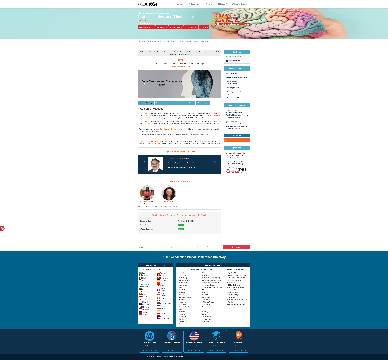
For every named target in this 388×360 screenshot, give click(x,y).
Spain (162, 285)
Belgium (162, 275)
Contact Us (223, 4)
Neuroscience (183, 292)
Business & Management (236, 278)
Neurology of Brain (233, 88)
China (144, 294)
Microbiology (183, 290)
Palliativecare (183, 302)
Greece (162, 293)
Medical (181, 287)
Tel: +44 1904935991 (149, 348)
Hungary (163, 296)
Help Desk (204, 41)
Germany (163, 280)
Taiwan (144, 314)
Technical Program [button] (153, 41)
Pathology (206, 299)
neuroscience (145, 143)
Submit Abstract (162, 27)
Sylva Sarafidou (145, 202)
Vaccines (182, 312)
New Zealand (146, 304)
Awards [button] (173, 41)
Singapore (145, 309)
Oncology (182, 319)
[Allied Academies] (148, 4)
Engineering (182, 316)
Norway (162, 306)
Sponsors (166, 41)
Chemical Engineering (235, 280)
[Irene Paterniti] (169, 193)
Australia (145, 292)
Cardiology (182, 275)
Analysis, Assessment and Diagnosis (235, 93)
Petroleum (231, 297)
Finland (162, 288)
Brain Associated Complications (237, 98)
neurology (157, 143)
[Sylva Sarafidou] (147, 193)
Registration (204, 27)
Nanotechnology (233, 295)
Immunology (183, 285)
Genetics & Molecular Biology (213, 280)
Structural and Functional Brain (237, 77)
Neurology (206, 321)
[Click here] (139, 42)
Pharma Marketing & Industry (237, 299)
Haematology (183, 282)
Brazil (144, 273)
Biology (205, 312)
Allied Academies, (164, 356)
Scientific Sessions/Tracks (185, 103)
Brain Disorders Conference (169, 129)
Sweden (162, 311)
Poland (162, 308)
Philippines (145, 307)
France (162, 291)
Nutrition (181, 295)
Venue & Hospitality (185, 41)
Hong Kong (146, 297)
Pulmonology (183, 304)
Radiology (206, 304)
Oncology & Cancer (185, 297)
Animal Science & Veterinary (237, 275)
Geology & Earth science (236, 290)
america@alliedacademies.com (194, 346)
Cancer (181, 324)
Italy (161, 301)
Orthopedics (183, 321)
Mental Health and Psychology (213, 287)
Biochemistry (207, 273)
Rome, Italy (143, 20)
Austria (162, 273)
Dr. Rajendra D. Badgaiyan (177, 158)
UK (161, 316)
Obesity (205, 295)
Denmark (163, 283)
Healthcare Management (211, 282)
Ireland (162, 298)
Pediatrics (182, 299)
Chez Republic (165, 318)
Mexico (144, 278)
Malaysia (145, 302)
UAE (144, 289)
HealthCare (207, 319)
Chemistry (231, 282)
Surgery (205, 307)
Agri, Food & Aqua (234, 273)
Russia (162, 313)
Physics (230, 302)
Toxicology (231, 307)
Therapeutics (153, 118)
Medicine (182, 314)
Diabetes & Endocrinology (211, 278)
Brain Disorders (144, 113)
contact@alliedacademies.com (149, 346)
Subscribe (237, 247)
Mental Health (207, 316)
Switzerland (164, 278)
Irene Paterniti (168, 202)
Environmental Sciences (236, 287)
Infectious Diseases (209, 285)
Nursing (205, 292)
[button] (144, 84)
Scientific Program (191, 27)
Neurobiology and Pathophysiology (232, 82)
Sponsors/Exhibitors (241, 4)
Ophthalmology (208, 297)
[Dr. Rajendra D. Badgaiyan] (155, 165)
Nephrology (207, 290)
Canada (145, 275)
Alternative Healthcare (186, 273)
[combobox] (208, 247)
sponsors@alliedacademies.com (239, 346)
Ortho (205, 314)
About (144, 41)
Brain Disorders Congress (148, 141)
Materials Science (234, 292)
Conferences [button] (195, 4)
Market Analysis (202, 103)
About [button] (180, 4)
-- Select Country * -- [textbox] (202, 247)
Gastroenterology (184, 280)
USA (144, 280)
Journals (210, 4)
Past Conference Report (164, 103)
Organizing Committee (146, 27)
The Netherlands (165, 303)
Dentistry (206, 275)
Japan (144, 299)
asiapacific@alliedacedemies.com (216, 346)
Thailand (145, 312)
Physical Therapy (209, 302)
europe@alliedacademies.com (171, 346)
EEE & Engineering (234, 285)
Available (180, 225)
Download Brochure (176, 27)
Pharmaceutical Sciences (236, 304)
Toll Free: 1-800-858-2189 (149, 350)
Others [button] (195, 41)
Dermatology (183, 278)
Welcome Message (146, 103)
